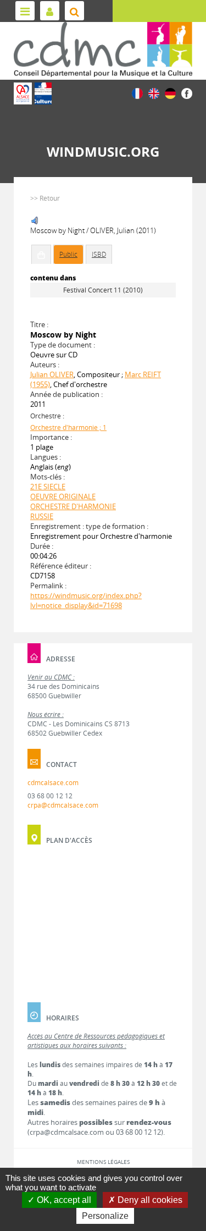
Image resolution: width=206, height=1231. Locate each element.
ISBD (99, 254)
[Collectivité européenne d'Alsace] (23, 93)
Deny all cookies (148, 1200)
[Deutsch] (170, 92)
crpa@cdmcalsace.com (62, 805)
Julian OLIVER (52, 374)
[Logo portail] (103, 49)
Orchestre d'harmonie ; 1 (68, 427)
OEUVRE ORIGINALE (63, 496)
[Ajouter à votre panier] (41, 254)
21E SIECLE (47, 487)
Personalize (105, 1216)
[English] (153, 92)
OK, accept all (63, 1200)
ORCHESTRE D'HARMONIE (73, 506)
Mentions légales (103, 1162)
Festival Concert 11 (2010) (103, 290)
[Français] (137, 92)
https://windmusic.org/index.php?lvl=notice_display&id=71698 (86, 600)
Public (68, 254)
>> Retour (45, 198)
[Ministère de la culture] (43, 93)
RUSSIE (41, 516)
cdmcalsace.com (53, 782)
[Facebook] (186, 92)
